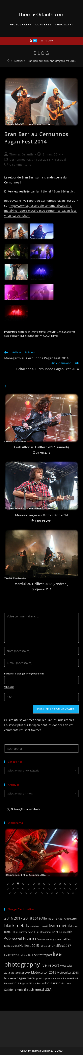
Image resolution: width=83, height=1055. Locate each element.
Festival (60, 159)
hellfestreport (42, 955)
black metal (15, 925)
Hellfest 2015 (29, 945)
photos (40, 978)
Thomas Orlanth (21, 154)
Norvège (10, 978)
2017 (18, 918)
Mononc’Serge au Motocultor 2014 (41, 515)
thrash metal (34, 989)
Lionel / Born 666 (54, 191)
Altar (60, 918)
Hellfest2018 (11, 955)
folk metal (13, 938)
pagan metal (50, 336)
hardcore (43, 939)
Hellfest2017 (62, 946)
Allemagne (49, 918)
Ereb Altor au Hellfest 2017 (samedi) (41, 447)
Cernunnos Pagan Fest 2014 (29, 159)
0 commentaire (20, 164)
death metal (58, 925)
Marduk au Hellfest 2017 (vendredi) (41, 584)
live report (49, 965)
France (14, 336)
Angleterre (70, 918)
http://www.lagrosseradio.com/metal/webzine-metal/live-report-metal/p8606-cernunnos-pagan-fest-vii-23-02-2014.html (40, 210)
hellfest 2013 (11, 945)
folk (69, 932)
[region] (41, 864)
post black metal (53, 978)
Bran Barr (24, 332)
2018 (27, 918)
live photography (31, 336)
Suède (8, 990)
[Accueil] (8, 61)
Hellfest (66, 939)
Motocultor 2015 (43, 972)
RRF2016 (58, 983)
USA (48, 989)
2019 (37, 918)
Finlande (62, 931)
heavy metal (54, 939)
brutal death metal (37, 926)
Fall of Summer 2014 (23, 931)
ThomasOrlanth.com (41, 14)
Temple (18, 990)
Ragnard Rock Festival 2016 (36, 983)
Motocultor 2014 (20, 972)
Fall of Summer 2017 (46, 931)
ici (72, 191)
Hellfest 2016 (46, 945)
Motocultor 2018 (68, 972)
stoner (67, 983)
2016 (8, 918)
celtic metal (38, 332)
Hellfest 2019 (26, 955)
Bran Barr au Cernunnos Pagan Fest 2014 (51, 61)
